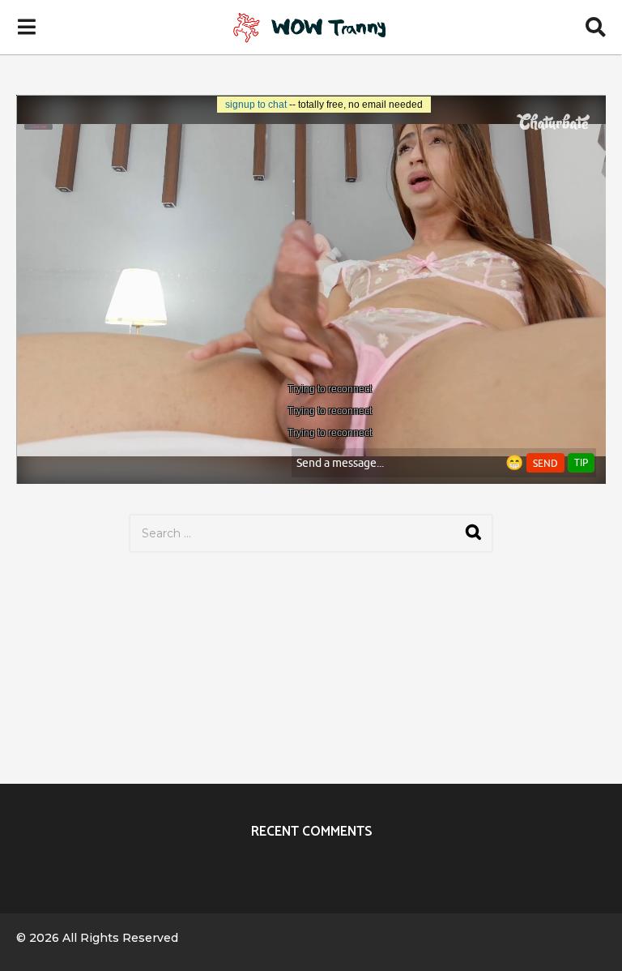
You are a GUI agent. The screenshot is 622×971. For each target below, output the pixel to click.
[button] (26, 27)
